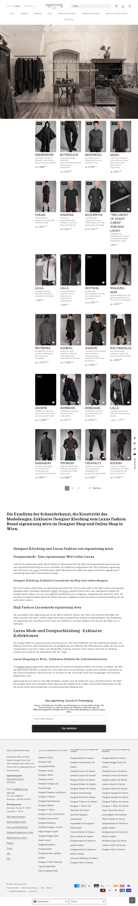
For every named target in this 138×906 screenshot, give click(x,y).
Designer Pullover (47, 797)
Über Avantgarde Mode (16, 822)
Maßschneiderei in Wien (17, 838)
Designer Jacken (46, 779)
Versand (49, 888)
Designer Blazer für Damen (82, 780)
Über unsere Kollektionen (17, 827)
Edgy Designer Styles (48, 831)
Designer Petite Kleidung (50, 862)
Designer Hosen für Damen (82, 771)
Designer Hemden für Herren (115, 797)
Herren (65, 591)
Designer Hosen (46, 771)
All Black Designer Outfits (51, 827)
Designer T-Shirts (47, 810)
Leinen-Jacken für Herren (113, 784)
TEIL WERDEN (69, 728)
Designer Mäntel (46, 805)
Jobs (8, 854)
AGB (42, 888)
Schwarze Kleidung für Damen (84, 858)
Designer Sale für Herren (113, 849)
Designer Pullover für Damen (83, 802)
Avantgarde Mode (47, 766)
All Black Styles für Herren (114, 841)
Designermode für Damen (82, 758)
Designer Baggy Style (48, 836)
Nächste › (97, 488)
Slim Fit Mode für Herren (113, 819)
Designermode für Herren (114, 758)
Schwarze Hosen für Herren (115, 775)
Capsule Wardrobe (47, 866)
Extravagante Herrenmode (114, 815)
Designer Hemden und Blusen (52, 792)
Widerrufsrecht (12, 888)
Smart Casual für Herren (113, 810)
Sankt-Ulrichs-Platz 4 (15, 779)
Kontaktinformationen (17, 891)
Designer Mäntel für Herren (115, 789)
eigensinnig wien (20, 884)
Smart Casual (44, 840)
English (17, 6)
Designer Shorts (46, 775)
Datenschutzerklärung (29, 888)
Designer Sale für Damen (81, 863)
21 (90, 488)
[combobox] (50, 901)
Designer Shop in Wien (27, 667)
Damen (54, 591)
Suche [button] (75, 6)
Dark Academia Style (48, 871)
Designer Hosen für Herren (114, 771)
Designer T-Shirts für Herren (115, 806)
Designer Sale (45, 762)
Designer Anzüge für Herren (115, 793)
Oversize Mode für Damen (82, 832)
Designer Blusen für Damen (83, 797)
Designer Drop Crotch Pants (52, 814)
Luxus (36, 570)
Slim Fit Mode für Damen (81, 836)
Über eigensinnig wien (16, 817)
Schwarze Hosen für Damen (83, 775)
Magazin (10, 843)
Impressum (33, 891)
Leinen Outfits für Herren (114, 845)
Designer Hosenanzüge (81, 793)
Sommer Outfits (46, 758)
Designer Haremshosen (49, 801)
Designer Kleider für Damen (83, 784)
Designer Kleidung (47, 823)
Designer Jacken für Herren (114, 780)
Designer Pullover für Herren (115, 802)
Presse (9, 848)
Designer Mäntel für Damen (83, 789)
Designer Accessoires (49, 818)
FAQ (8, 859)
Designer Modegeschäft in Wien (20, 832)
